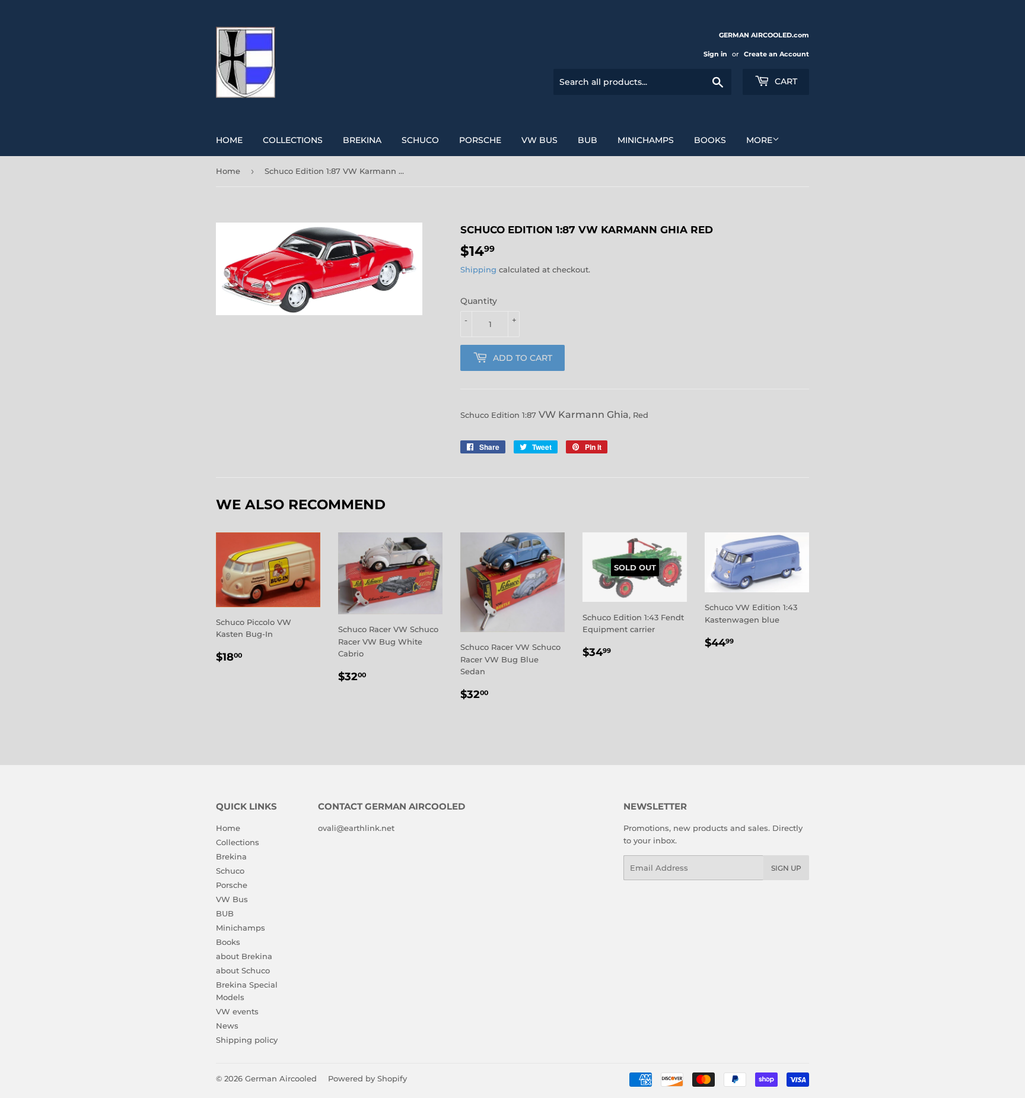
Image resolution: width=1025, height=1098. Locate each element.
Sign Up (786, 868)
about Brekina (244, 956)
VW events (237, 1011)
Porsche (480, 140)
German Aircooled (281, 1078)
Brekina (362, 140)
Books (710, 140)
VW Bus (539, 140)
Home (229, 140)
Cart (784, 81)
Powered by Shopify (367, 1078)
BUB (587, 140)
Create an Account (776, 54)
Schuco (420, 140)
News (227, 1025)
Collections (293, 140)
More (759, 140)
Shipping (478, 269)
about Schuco (243, 970)
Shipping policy (247, 1040)
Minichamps (645, 140)
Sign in (715, 54)
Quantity (478, 301)
